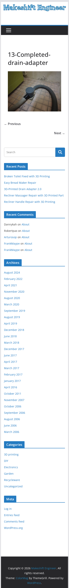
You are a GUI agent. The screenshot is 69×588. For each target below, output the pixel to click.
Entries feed (12, 515)
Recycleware (12, 480)
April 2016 (10, 387)
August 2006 (12, 419)
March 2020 (11, 304)
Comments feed (14, 521)
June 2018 (10, 336)
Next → (59, 133)
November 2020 (14, 291)
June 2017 (10, 355)
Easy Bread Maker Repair (20, 182)
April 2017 (10, 362)
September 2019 (14, 311)
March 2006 (11, 432)
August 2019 (12, 317)
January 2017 (12, 381)
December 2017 (14, 349)
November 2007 (14, 400)
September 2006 (14, 413)
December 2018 (14, 330)
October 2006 (12, 406)
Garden (9, 473)
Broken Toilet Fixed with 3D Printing (27, 176)
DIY (6, 461)
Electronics (11, 467)
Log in (8, 509)
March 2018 (11, 342)
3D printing (11, 454)
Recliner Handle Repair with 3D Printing (29, 202)
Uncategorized (13, 486)
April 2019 (10, 323)
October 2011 (12, 393)
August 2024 (12, 272)
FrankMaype (12, 243)
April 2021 (10, 285)
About (25, 224)
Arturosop (10, 237)
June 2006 (10, 425)
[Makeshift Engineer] (34, 5)
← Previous (12, 124)
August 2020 (12, 298)
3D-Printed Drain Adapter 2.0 (22, 189)
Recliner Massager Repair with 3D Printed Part (34, 195)
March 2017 (11, 368)
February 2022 (13, 279)
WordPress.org (13, 528)
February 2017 (13, 374)
